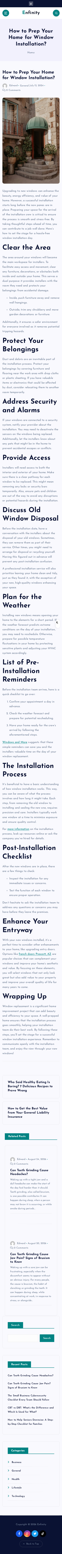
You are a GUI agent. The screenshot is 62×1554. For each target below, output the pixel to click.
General (24, 85)
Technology (18, 1496)
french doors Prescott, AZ (35, 954)
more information (18, 829)
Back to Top (32, 1544)
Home (31, 52)
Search (15, 1325)
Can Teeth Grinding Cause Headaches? (30, 1375)
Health (15, 1479)
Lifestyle (17, 1488)
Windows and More (14, 742)
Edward (13, 85)
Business (16, 1462)
